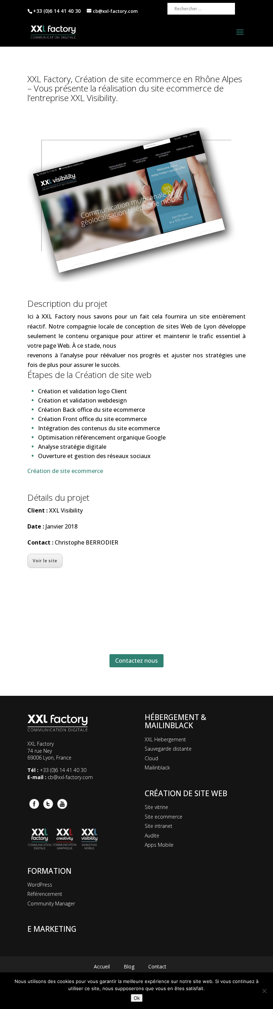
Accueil (102, 966)
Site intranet (158, 826)
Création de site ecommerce (65, 471)
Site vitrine (156, 807)
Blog (129, 966)
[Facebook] (33, 803)
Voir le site (45, 561)
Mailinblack (157, 767)
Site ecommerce (163, 816)
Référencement (44, 893)
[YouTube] (62, 803)
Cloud (151, 758)
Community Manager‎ (51, 903)
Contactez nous (136, 660)
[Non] (264, 990)
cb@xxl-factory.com (70, 777)
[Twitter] (48, 803)
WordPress (39, 884)
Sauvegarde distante (168, 748)
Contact (157, 966)
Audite (152, 835)
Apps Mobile (159, 844)
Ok (137, 998)
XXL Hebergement (165, 739)
